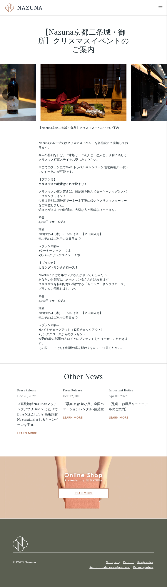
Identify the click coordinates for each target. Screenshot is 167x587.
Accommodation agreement (109, 567)
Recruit (128, 562)
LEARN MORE (27, 433)
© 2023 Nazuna (24, 562)
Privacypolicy (143, 567)
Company (113, 562)
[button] (8, 94)
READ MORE (84, 493)
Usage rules (145, 562)
